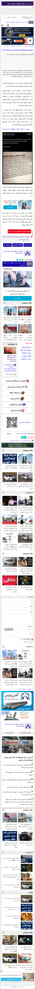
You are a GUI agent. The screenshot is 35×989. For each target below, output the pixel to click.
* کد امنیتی (29, 626)
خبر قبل (8, 245)
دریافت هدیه (11, 979)
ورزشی (26, 46)
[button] (6, 25)
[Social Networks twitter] (20, 260)
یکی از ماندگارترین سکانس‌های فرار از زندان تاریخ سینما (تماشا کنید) (11, 358)
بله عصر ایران (6, 129)
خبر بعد (26, 245)
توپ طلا (18, 441)
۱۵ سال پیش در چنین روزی (15, 387)
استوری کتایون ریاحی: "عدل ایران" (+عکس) (19, 787)
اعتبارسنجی (30, 642)
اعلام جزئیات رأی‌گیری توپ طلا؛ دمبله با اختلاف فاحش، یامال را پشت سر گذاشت (25, 353)
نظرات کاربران (17, 245)
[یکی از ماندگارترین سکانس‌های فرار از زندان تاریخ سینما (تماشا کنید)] (10, 350)
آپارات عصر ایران (16, 410)
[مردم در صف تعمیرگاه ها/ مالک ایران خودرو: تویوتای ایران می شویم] (17, 744)
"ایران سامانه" (14, 987)
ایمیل (31, 606)
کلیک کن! (10, 207)
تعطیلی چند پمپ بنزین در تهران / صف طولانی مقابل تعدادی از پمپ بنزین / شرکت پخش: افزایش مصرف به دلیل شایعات (19, 801)
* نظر (31, 612)
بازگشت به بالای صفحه (25, 689)
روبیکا (13, 129)
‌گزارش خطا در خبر (30, 437)
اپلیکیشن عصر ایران (24, 422)
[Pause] (5, 286)
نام (31, 600)
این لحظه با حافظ (15, 393)
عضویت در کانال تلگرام (22, 129)
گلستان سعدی (14, 398)
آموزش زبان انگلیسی (15, 404)
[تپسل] (4, 269)
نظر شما (30, 597)
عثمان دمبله (12, 441)
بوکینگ (25, 642)
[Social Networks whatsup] (22, 260)
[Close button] (34, 971)
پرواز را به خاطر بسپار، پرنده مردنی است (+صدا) (13, 252)
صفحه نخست (31, 46)
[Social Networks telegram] (17, 260)
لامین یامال (23, 441)
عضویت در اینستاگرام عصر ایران (15, 381)
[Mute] (8, 286)
